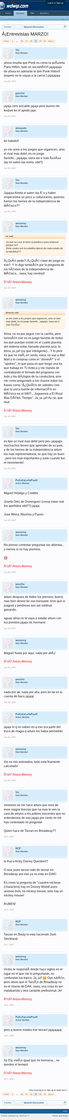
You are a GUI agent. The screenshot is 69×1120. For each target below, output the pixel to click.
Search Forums (10, 18)
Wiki (32, 13)
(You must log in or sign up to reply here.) (48, 1090)
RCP (18, 848)
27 (26, 41)
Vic (17, 50)
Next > (51, 41)
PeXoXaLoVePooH (26, 480)
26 (22, 41)
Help (65, 1111)
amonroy (21, 223)
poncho (20, 93)
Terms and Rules (60, 1116)
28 (31, 41)
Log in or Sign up (55, 3)
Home (8, 13)
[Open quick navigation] (64, 27)
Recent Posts (28, 18)
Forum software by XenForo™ (15, 1116)
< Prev (6, 41)
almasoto (21, 128)
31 (45, 41)
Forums (20, 13)
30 (40, 41)
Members (44, 13)
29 (35, 41)
